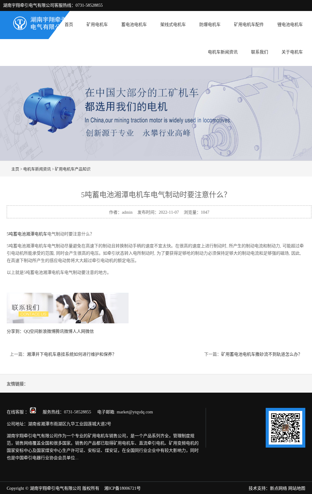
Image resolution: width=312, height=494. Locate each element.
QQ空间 (31, 331)
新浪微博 (46, 331)
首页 (69, 24)
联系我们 (259, 52)
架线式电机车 (173, 24)
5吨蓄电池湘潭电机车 (27, 234)
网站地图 (296, 488)
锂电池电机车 (290, 24)
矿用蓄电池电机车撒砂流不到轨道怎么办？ (261, 354)
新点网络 (278, 488)
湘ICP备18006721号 (122, 488)
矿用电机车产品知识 (72, 169)
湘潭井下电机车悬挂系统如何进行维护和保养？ (71, 354)
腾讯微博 (64, 331)
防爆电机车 (210, 24)
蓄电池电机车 (134, 24)
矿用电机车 (97, 24)
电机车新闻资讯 (223, 52)
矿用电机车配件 (249, 24)
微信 (89, 331)
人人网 (79, 331)
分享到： (15, 331)
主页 (15, 169)
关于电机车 (292, 52)
